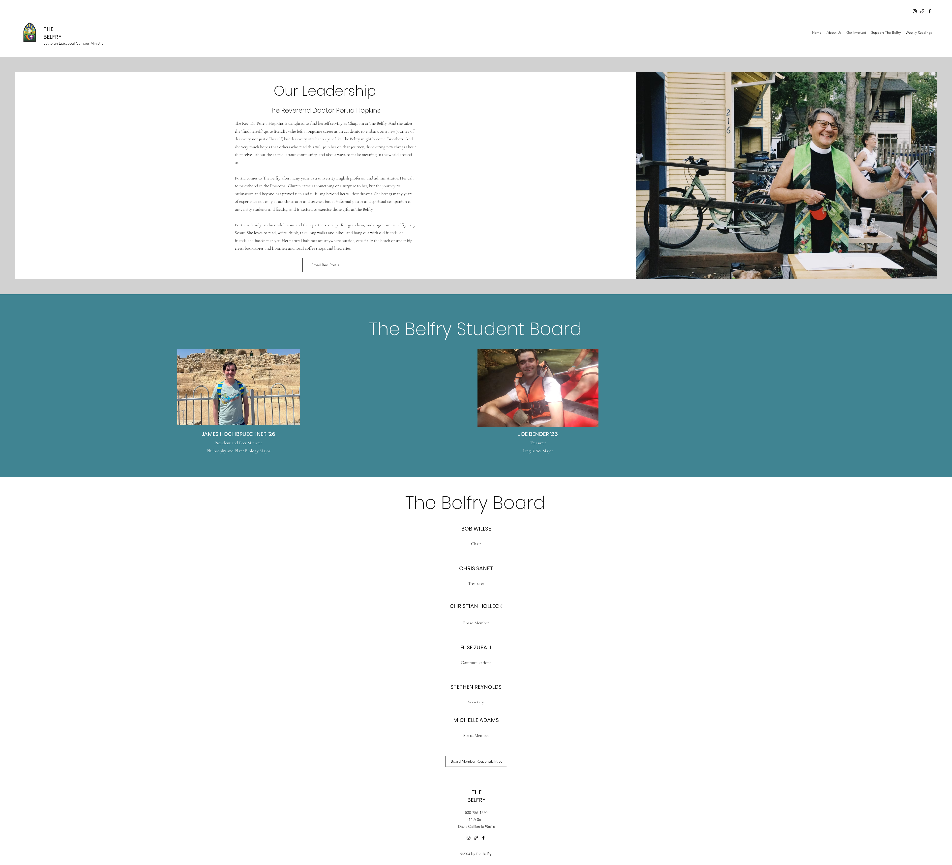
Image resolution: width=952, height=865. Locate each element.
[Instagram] (914, 11)
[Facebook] (929, 11)
